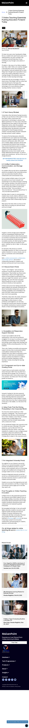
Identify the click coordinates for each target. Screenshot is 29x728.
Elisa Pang (6, 622)
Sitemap (4, 686)
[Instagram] (12, 680)
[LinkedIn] (3, 680)
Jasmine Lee (7, 568)
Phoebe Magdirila (9, 595)
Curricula (18, 518)
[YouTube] (15, 680)
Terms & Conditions (10, 686)
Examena (10, 518)
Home (3, 12)
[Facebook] (6, 680)
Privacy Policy (18, 686)
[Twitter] (9, 680)
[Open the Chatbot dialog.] (26, 725)
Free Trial (14, 642)
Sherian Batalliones (13, 48)
